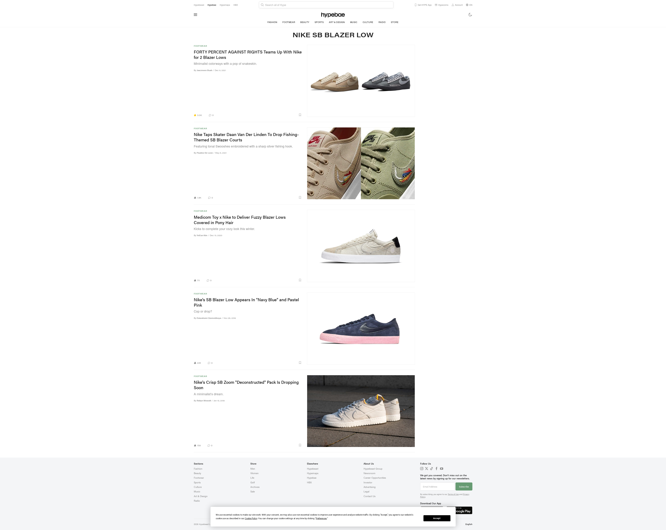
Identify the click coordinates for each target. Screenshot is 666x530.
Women (254, 473)
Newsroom (369, 473)
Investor (368, 482)
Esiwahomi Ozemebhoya (209, 318)
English (468, 524)
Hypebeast (312, 468)
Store (395, 22)
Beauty (304, 22)
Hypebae (311, 477)
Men (252, 468)
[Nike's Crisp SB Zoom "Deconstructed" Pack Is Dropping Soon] (361, 411)
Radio (382, 22)
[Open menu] (195, 14)
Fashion (272, 22)
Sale (252, 491)
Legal (366, 491)
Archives (255, 487)
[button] (259, 115)
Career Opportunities (375, 477)
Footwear (288, 22)
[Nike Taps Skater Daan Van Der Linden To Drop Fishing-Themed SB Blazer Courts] (361, 163)
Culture (368, 22)
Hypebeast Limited (207, 524)
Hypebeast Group (373, 468)
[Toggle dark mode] (470, 15)
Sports (319, 22)
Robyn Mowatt (204, 400)
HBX (309, 482)
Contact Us (370, 496)
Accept (437, 518)
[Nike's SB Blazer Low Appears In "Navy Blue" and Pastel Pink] (361, 328)
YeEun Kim (202, 235)
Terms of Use (453, 494)
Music (353, 22)
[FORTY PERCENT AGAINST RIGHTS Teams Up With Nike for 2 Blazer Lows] (361, 81)
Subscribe (464, 486)
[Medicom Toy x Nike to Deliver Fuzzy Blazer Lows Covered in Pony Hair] (361, 246)
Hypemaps (312, 473)
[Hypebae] (333, 14)
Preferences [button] (321, 518)
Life (252, 477)
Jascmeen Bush (204, 70)
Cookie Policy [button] (251, 518)
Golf (252, 482)
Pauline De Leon (205, 152)
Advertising (370, 487)
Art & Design (337, 22)
